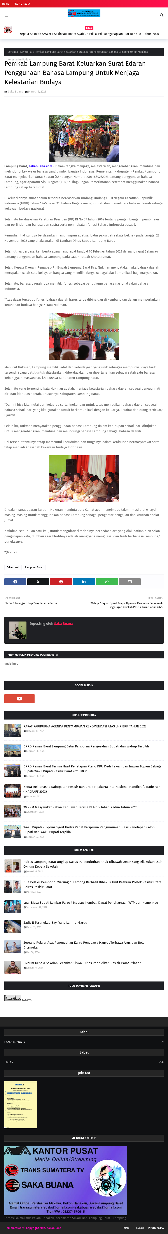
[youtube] (19, 698)
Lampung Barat (34, 567)
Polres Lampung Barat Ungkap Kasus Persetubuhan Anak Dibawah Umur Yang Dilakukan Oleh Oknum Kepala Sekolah (92, 864)
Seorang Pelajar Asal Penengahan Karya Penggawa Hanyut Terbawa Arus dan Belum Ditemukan (85, 945)
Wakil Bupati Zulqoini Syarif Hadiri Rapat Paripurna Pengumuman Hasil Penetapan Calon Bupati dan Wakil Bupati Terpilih (89, 829)
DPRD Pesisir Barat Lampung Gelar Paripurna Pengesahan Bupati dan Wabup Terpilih (86, 746)
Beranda (13, 51)
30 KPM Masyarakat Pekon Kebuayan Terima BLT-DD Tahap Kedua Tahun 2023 (80, 807)
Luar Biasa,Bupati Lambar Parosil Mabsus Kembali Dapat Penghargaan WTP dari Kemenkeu (90, 903)
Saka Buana (15, 91)
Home (5, 3)
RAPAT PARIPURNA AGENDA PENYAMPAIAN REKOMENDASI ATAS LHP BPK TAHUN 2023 (84, 726)
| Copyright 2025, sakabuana (42, 1228)
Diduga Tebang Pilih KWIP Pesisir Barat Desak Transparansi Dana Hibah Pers (86, 29)
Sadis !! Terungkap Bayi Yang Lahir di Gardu (55, 923)
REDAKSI (139, 1228)
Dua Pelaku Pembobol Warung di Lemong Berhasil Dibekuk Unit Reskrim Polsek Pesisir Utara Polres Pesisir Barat (92, 884)
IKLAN (85, 1062)
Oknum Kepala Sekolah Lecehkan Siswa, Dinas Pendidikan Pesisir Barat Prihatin (82, 963)
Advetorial (26, 51)
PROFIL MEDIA (22, 3)
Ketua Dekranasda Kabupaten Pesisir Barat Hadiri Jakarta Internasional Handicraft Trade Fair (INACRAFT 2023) (91, 789)
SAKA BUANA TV (85, 1041)
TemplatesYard (14, 1228)
